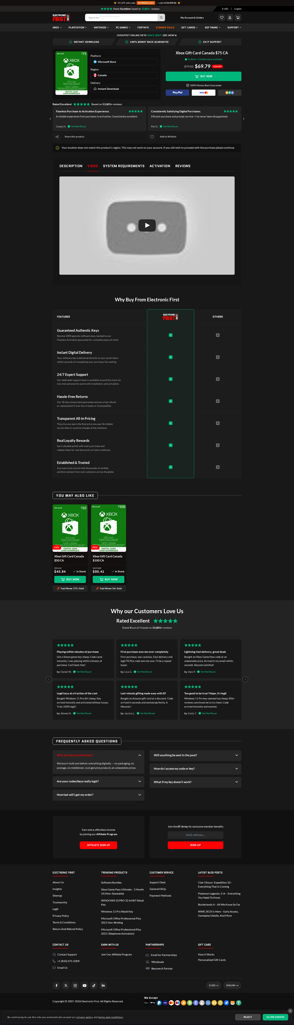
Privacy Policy (61, 915)
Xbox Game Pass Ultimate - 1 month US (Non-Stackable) (122, 891)
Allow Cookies (275, 1017)
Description (70, 166)
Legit (55, 908)
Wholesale (157, 961)
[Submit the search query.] (161, 17)
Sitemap (57, 895)
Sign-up (195, 845)
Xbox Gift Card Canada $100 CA (107, 558)
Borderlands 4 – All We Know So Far (219, 904)
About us (58, 882)
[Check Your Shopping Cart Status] (237, 17)
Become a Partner (162, 968)
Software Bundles (111, 882)
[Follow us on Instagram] (75, 985)
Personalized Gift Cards (212, 959)
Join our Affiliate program (116, 954)
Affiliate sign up (98, 845)
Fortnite (143, 27)
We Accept (151, 998)
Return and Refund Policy (68, 928)
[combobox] (225, 9)
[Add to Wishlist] (221, 17)
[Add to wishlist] (152, 136)
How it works (206, 954)
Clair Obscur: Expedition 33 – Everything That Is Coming (215, 884)
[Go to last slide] (50, 118)
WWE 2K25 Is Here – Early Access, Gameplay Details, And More (218, 913)
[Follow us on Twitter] (66, 985)
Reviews (183, 166)
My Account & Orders (192, 17)
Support (233, 27)
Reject (248, 1017)
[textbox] (225, 9)
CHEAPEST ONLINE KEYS (145, 35)
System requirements (123, 166)
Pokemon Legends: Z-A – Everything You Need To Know (219, 895)
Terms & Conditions (64, 922)
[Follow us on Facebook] (56, 985)
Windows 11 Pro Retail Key (117, 911)
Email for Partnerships (164, 954)
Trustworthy (60, 902)
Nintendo (100, 27)
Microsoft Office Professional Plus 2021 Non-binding (121, 920)
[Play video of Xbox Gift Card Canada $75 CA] (147, 225)
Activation (160, 166)
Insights (57, 888)
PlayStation (76, 27)
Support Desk (158, 882)
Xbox (56, 27)
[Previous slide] (49, 679)
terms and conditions (110, 1017)
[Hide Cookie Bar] (290, 1010)
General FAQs (158, 888)
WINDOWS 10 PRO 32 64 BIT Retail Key (122, 902)
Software (211, 27)
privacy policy (84, 1017)
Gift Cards (188, 27)
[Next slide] (244, 118)
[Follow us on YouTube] (84, 985)
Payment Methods (160, 895)
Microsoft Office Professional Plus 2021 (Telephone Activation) (121, 931)
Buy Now (206, 76)
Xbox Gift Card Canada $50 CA (69, 558)
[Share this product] (57, 136)
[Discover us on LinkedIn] (103, 985)
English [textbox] (237, 8)
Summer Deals (165, 27)
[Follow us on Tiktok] (94, 985)
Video (92, 166)
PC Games (122, 27)
